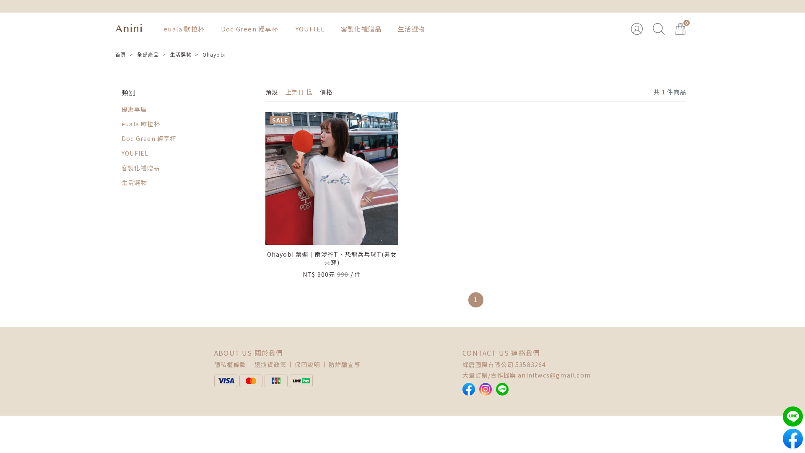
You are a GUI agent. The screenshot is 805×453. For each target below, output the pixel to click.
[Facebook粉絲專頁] (468, 389)
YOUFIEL (310, 28)
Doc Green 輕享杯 (250, 28)
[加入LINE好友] (502, 389)
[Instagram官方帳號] (485, 389)
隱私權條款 (230, 364)
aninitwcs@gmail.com (554, 375)
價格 (326, 92)
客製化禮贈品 (361, 28)
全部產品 (148, 54)
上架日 (295, 92)
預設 (271, 92)
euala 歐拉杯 (184, 28)
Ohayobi (214, 54)
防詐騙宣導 (345, 364)
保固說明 (307, 364)
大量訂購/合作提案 (489, 375)
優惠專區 (134, 109)
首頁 (120, 54)
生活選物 (411, 28)
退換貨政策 (270, 364)
